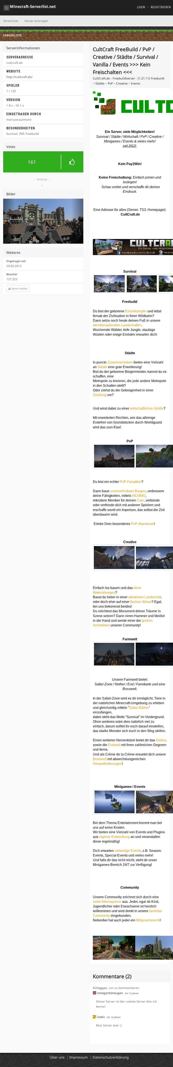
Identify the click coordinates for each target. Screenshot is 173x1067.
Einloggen (100, 988)
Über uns (57, 1057)
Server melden (19, 286)
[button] (43, 161)
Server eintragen (36, 21)
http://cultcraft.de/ (19, 77)
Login (141, 7)
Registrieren (161, 7)
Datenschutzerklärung (111, 1057)
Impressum (78, 1057)
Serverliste (10, 21)
